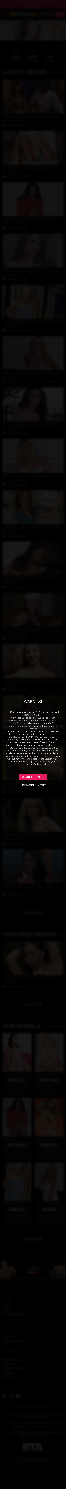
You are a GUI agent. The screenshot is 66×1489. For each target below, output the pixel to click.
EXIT (42, 785)
